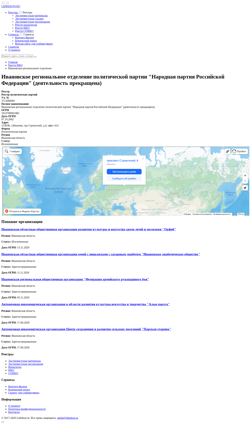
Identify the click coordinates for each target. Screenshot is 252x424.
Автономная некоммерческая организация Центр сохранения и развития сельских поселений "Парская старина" (86, 329)
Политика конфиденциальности (27, 409)
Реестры (13, 12)
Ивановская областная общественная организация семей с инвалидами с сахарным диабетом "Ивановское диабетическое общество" (100, 254)
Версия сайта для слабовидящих (34, 43)
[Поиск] (35, 56)
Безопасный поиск (26, 40)
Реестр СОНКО (24, 31)
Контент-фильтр (24, 37)
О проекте (14, 49)
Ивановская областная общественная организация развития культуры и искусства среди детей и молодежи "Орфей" (88, 229)
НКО (11, 370)
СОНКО (13, 373)
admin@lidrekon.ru (67, 417)
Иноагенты (14, 367)
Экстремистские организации (32, 21)
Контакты (14, 412)
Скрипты (13, 46)
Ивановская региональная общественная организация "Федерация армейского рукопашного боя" (75, 279)
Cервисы (13, 34)
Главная (12, 62)
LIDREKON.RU (10, 6)
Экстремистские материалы (31, 15)
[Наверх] (2, 421)
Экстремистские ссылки (29, 18)
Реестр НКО (22, 27)
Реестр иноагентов (26, 24)
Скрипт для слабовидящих (23, 392)
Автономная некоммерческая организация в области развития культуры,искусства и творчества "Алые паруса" (85, 304)
